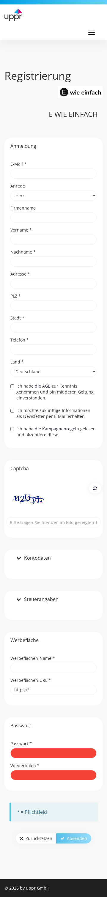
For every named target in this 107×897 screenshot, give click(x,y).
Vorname (21, 230)
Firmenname (23, 208)
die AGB (43, 386)
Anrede (17, 186)
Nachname (23, 252)
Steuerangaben (41, 599)
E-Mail (18, 164)
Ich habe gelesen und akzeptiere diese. (56, 432)
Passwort (21, 743)
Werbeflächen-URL (30, 680)
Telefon (19, 340)
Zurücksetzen (37, 838)
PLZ (15, 296)
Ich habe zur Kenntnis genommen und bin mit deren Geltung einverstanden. (55, 392)
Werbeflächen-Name (32, 658)
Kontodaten (37, 558)
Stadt (17, 318)
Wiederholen (25, 765)
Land (17, 362)
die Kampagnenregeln (57, 429)
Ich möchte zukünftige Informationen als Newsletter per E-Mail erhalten (53, 413)
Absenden (75, 838)
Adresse (20, 274)
